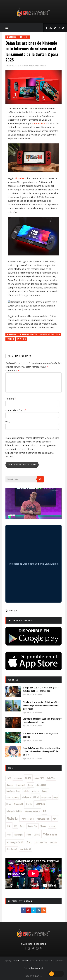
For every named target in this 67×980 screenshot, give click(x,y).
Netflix (29, 804)
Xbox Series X (12, 849)
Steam (43, 826)
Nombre (10, 398)
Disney (30, 785)
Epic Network (23, 960)
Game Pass (35, 791)
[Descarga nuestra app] (33, 644)
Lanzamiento (46, 797)
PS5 (9, 826)
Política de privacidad (33, 968)
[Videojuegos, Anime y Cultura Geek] (33, 16)
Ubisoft (37, 834)
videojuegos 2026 (15, 842)
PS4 (54, 818)
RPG (15, 826)
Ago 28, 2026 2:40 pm (32, 725)
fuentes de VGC (40, 123)
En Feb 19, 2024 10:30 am (16, 65)
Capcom (10, 784)
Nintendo (12, 37)
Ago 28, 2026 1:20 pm (32, 758)
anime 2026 (39, 778)
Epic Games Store (13, 791)
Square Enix (32, 826)
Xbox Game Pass (41, 842)
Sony (22, 826)
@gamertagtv (11, 610)
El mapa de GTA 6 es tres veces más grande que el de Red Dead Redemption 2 (40, 689)
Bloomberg (20, 178)
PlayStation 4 (28, 818)
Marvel (8, 804)
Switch (10, 339)
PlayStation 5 (43, 818)
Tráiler (28, 834)
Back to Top (33, 976)
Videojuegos (50, 834)
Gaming (45, 791)
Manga (55, 797)
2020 (9, 778)
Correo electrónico (15, 410)
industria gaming (13, 797)
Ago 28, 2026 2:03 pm (32, 740)
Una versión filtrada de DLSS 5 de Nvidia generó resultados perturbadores (42, 720)
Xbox (28, 842)
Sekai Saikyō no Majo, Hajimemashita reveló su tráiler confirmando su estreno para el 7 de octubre (41, 751)
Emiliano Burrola (38, 65)
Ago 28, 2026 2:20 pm (32, 694)
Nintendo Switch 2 (50, 334)
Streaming (52, 826)
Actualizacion (18, 778)
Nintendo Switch (28, 334)
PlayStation (12, 818)
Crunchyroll (20, 784)
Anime (28, 778)
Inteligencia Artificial (30, 797)
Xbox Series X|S (25, 849)
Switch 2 (21, 339)
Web (7, 422)
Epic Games (41, 784)
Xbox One (53, 842)
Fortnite (26, 791)
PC (44, 811)
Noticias (24, 37)
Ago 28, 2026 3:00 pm (32, 712)
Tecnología (18, 834)
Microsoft (18, 804)
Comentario (12, 370)
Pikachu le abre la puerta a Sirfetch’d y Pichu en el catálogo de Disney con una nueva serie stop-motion (41, 705)
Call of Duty (51, 778)
